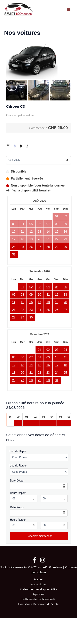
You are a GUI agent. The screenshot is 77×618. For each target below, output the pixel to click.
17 (39, 302)
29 (56, 246)
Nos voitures (38, 584)
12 (56, 294)
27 (39, 246)
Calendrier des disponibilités (38, 589)
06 (65, 287)
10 (39, 294)
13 (65, 294)
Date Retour (17, 507)
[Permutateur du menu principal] (68, 9)
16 (31, 302)
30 (65, 246)
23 (31, 309)
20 (65, 302)
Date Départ (17, 480)
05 (56, 287)
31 (13, 254)
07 (13, 294)
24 (13, 246)
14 (13, 302)
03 (39, 287)
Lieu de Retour (18, 465)
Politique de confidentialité (38, 599)
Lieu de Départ (18, 451)
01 (22, 287)
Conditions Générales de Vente (38, 604)
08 (22, 294)
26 (31, 246)
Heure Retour (18, 519)
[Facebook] (34, 560)
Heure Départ (18, 492)
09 (31, 294)
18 (48, 302)
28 (48, 246)
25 (22, 246)
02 (31, 287)
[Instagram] (42, 560)
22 (22, 309)
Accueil (38, 579)
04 (48, 287)
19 (56, 302)
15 (22, 302)
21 (13, 309)
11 (48, 294)
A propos (38, 594)
